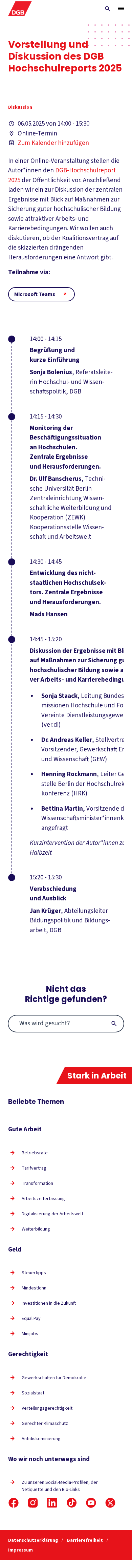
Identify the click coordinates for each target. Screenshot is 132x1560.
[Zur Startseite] (20, 8)
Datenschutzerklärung (33, 1540)
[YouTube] (91, 1502)
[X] (110, 1502)
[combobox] (66, 1023)
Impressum (20, 1550)
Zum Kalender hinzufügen (53, 143)
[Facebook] (13, 1502)
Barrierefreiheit (85, 1540)
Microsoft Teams (34, 294)
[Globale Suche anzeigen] (107, 9)
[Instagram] (32, 1502)
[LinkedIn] (52, 1502)
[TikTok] (71, 1502)
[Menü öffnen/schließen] (121, 8)
